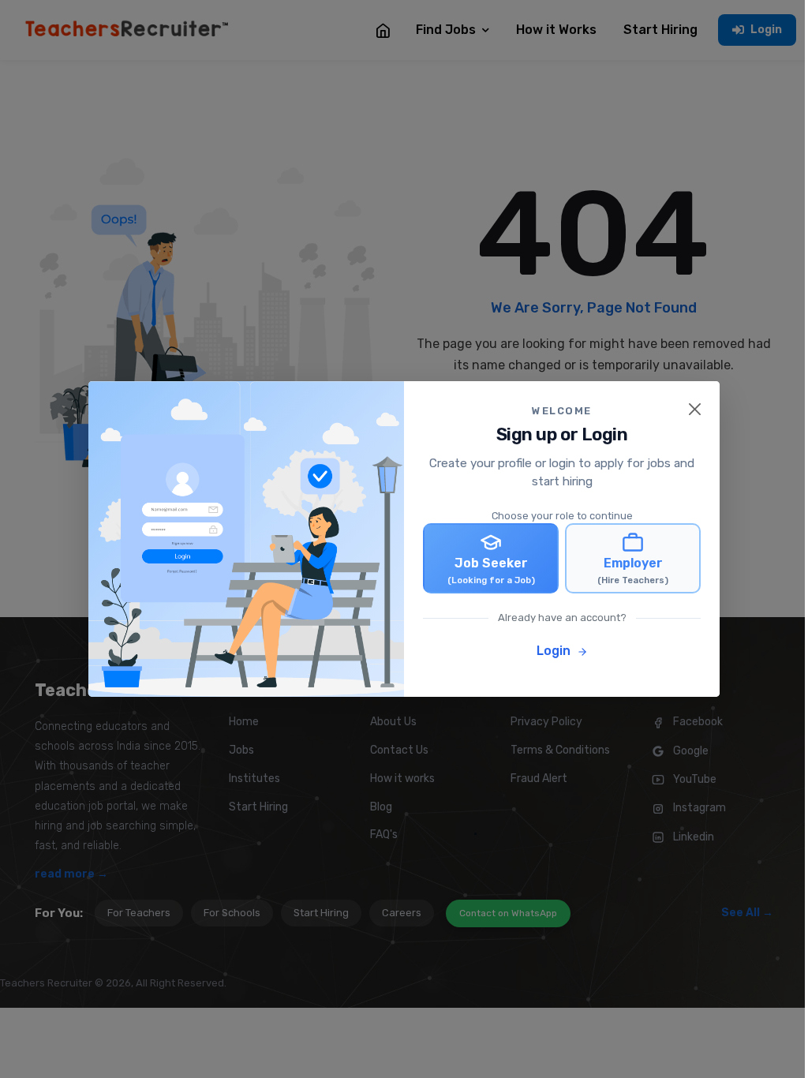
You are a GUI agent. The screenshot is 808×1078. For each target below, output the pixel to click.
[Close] (695, 409)
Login (555, 650)
